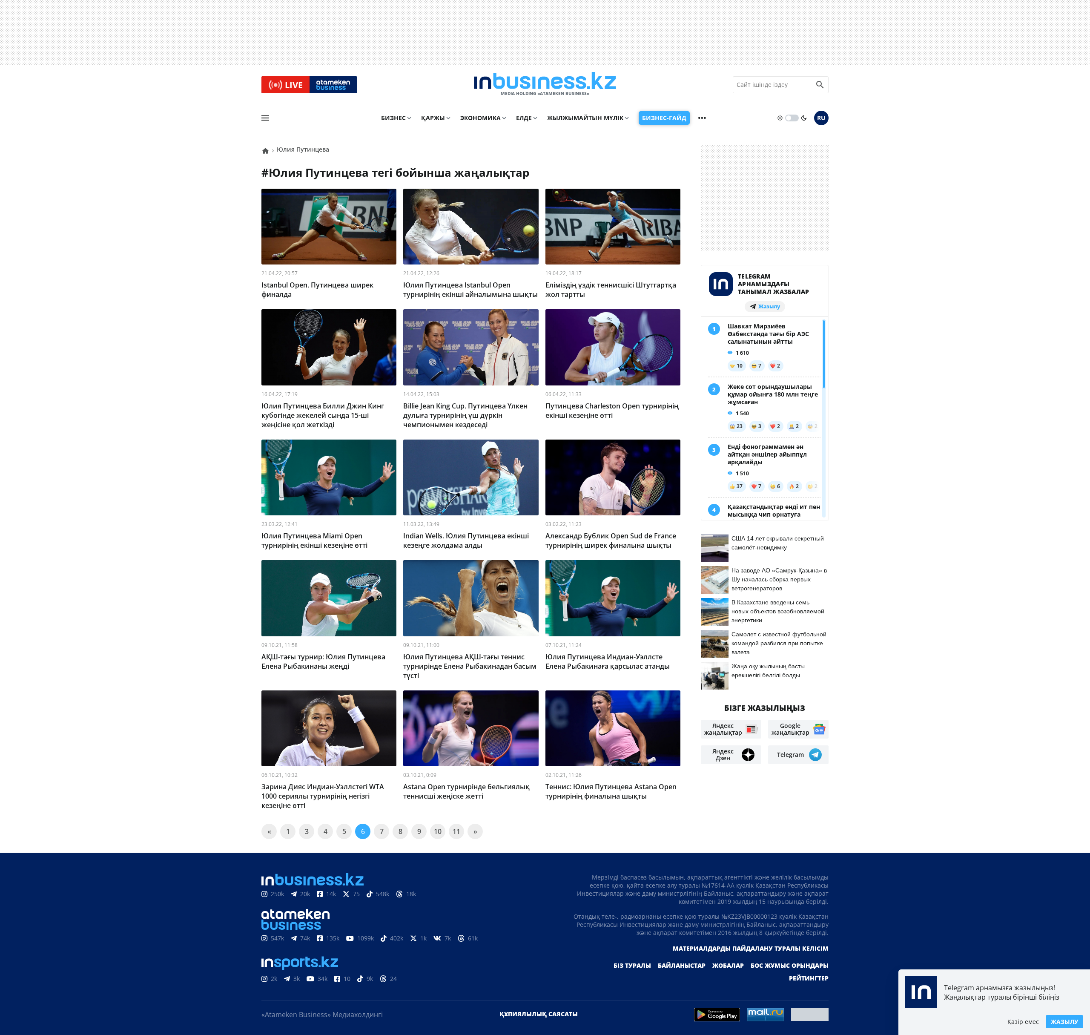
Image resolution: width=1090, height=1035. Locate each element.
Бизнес (393, 118)
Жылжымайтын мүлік (585, 118)
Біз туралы (632, 965)
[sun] (780, 118)
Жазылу (1064, 1022)
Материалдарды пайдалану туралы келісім (751, 948)
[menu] (265, 118)
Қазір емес (1023, 1022)
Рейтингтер (809, 978)
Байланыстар (682, 965)
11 (456, 831)
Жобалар (728, 965)
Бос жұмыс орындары (790, 965)
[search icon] (820, 84)
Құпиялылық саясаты (538, 1014)
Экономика (480, 118)
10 (438, 831)
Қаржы (433, 118)
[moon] (803, 118)
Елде (524, 118)
